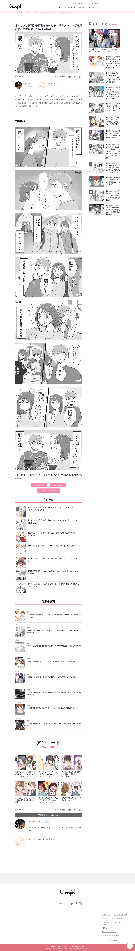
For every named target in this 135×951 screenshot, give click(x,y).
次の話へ (58, 485)
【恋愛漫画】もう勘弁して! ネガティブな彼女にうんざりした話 (51, 546)
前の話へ (39, 485)
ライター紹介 (79, 3)
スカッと (31, 12)
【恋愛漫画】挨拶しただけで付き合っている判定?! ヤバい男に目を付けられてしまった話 (52, 509)
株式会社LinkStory (80, 946)
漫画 (24, 12)
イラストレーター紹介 (94, 3)
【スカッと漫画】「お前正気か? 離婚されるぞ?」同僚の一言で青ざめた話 (53, 560)
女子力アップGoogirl (15, 12)
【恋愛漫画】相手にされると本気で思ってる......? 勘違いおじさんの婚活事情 (53, 572)
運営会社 (119, 918)
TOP (59, 7)
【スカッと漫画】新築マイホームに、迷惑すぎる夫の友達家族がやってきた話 (52, 534)
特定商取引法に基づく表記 (110, 935)
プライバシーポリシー (109, 932)
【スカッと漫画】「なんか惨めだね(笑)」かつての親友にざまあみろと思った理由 (53, 585)
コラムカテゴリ (94, 7)
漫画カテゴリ (69, 7)
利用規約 (105, 928)
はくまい (54, 86)
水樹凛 (29, 86)
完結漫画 (82, 7)
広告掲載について (107, 918)
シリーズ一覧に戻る (48, 490)
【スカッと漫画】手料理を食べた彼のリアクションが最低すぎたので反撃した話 (52, 521)
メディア (110, 928)
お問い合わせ (113, 940)
